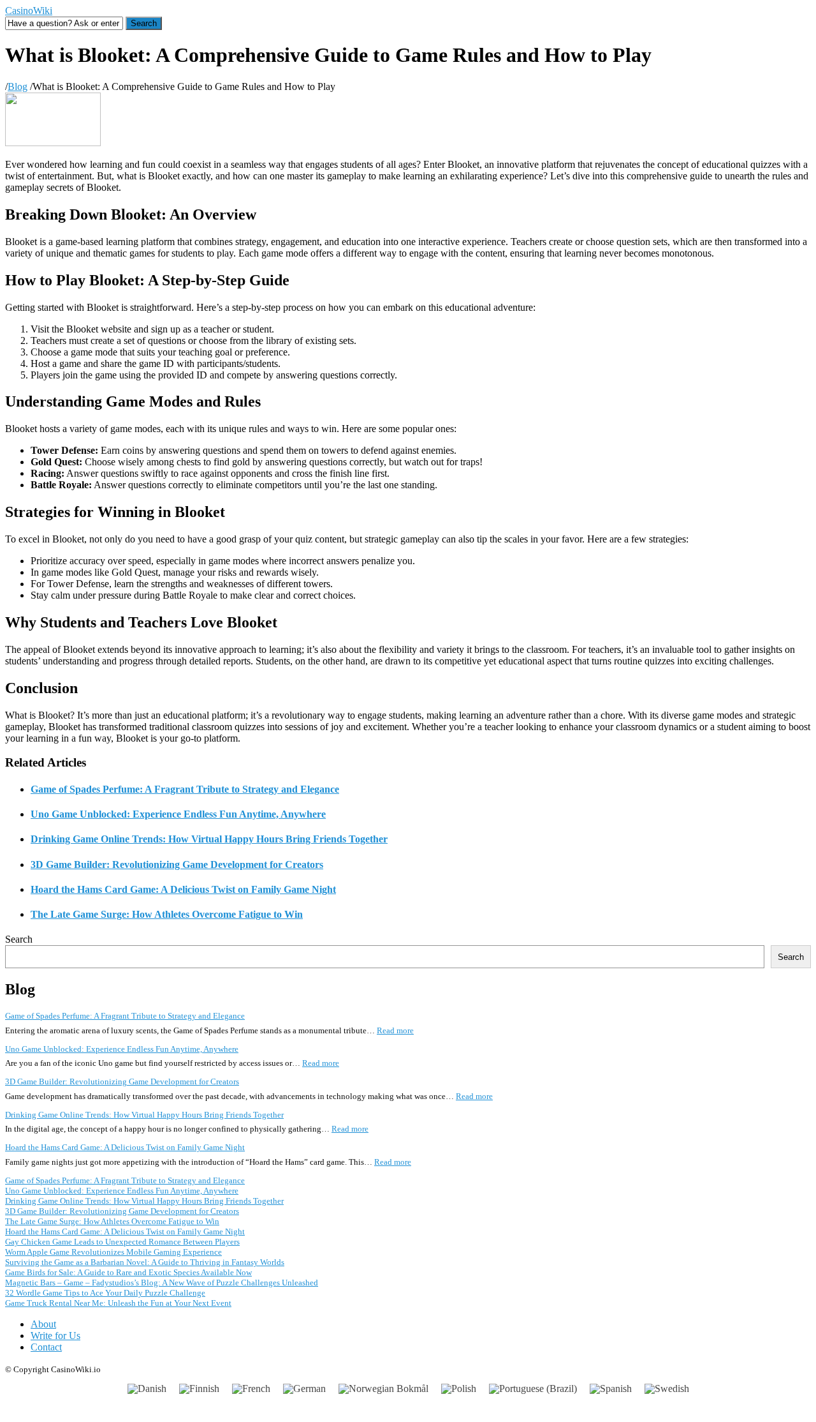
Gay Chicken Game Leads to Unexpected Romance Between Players (122, 1241)
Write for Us (55, 1335)
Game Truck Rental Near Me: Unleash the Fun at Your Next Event (118, 1303)
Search (19, 939)
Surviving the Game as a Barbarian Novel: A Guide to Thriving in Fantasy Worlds (144, 1262)
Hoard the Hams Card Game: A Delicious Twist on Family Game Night (183, 889)
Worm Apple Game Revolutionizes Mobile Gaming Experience (113, 1252)
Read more (395, 1030)
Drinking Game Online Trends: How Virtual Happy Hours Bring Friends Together (209, 839)
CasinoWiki (28, 10)
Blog (17, 86)
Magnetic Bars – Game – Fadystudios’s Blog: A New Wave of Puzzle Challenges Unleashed (161, 1282)
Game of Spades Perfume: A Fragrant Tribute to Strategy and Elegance (185, 789)
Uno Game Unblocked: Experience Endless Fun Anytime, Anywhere (178, 814)
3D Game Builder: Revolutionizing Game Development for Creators (177, 864)
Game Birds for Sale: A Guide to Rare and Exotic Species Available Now (128, 1272)
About (43, 1324)
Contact (46, 1347)
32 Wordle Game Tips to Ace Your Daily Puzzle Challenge (105, 1293)
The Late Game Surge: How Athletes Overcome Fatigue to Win (167, 914)
